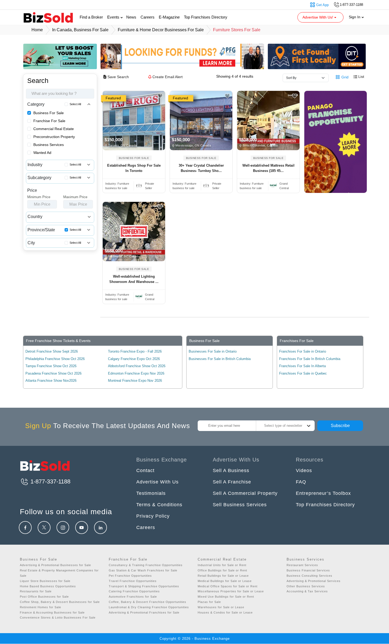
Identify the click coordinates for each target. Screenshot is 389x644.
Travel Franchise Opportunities (133, 581)
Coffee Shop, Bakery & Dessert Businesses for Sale (60, 601)
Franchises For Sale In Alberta (302, 366)
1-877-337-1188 (49, 481)
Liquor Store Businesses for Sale (45, 581)
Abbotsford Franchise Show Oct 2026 (136, 366)
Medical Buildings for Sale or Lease (225, 581)
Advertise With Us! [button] (318, 17)
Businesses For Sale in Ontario (213, 351)
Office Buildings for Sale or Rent (222, 570)
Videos (304, 470)
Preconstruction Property (54, 137)
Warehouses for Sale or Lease (221, 607)
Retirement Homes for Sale (40, 607)
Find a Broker (91, 17)
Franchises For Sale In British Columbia (309, 359)
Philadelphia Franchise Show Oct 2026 (55, 359)
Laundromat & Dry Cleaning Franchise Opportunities (149, 607)
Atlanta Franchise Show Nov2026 (50, 381)
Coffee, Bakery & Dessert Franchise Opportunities (147, 601)
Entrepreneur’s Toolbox (323, 493)
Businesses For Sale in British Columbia (220, 359)
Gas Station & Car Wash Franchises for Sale (143, 570)
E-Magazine (169, 17)
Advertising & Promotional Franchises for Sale (144, 612)
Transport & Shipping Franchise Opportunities (144, 586)
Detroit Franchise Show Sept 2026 (51, 351)
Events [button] (113, 17)
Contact (145, 470)
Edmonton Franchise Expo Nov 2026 (136, 373)
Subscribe (340, 425)
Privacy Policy (153, 516)
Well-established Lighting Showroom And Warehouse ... (134, 279)
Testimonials (151, 493)
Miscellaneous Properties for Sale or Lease (231, 591)
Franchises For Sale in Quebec (303, 373)
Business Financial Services (308, 570)
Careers (148, 17)
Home (37, 30)
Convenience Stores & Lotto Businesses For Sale (58, 617)
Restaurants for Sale (36, 591)
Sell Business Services (240, 504)
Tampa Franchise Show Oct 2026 (50, 366)
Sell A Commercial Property (245, 493)
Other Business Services (306, 586)
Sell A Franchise (232, 482)
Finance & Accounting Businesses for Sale (52, 612)
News (131, 17)
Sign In (355, 17)
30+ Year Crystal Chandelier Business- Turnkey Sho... (201, 168)
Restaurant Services (302, 565)
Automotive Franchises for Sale (133, 596)
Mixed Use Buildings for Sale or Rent (226, 596)
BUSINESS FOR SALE (134, 158)
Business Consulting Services (309, 575)
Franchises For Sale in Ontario (302, 351)
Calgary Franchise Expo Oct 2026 (134, 359)
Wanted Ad (42, 152)
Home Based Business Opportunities (48, 586)
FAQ (301, 482)
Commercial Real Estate (53, 129)
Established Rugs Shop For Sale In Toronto (134, 168)
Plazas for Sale (209, 601)
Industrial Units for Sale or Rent (222, 565)
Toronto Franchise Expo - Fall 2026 (135, 351)
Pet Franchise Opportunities (130, 575)
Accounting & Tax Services (307, 591)
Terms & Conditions (159, 504)
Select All (75, 104)
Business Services (48, 145)
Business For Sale (48, 113)
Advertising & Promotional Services (314, 581)
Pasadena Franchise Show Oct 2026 (53, 373)
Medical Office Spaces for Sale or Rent (227, 586)
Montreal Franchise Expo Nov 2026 (135, 381)
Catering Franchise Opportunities (134, 591)
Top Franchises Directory (205, 17)
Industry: (117, 183)
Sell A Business (231, 470)
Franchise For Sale (49, 121)
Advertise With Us (157, 482)
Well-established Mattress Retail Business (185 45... (268, 168)
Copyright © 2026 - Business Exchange (195, 639)
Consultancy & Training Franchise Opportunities (146, 565)
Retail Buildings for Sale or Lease (223, 575)
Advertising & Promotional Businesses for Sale (55, 565)
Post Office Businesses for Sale (44, 596)
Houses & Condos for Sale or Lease (225, 612)
